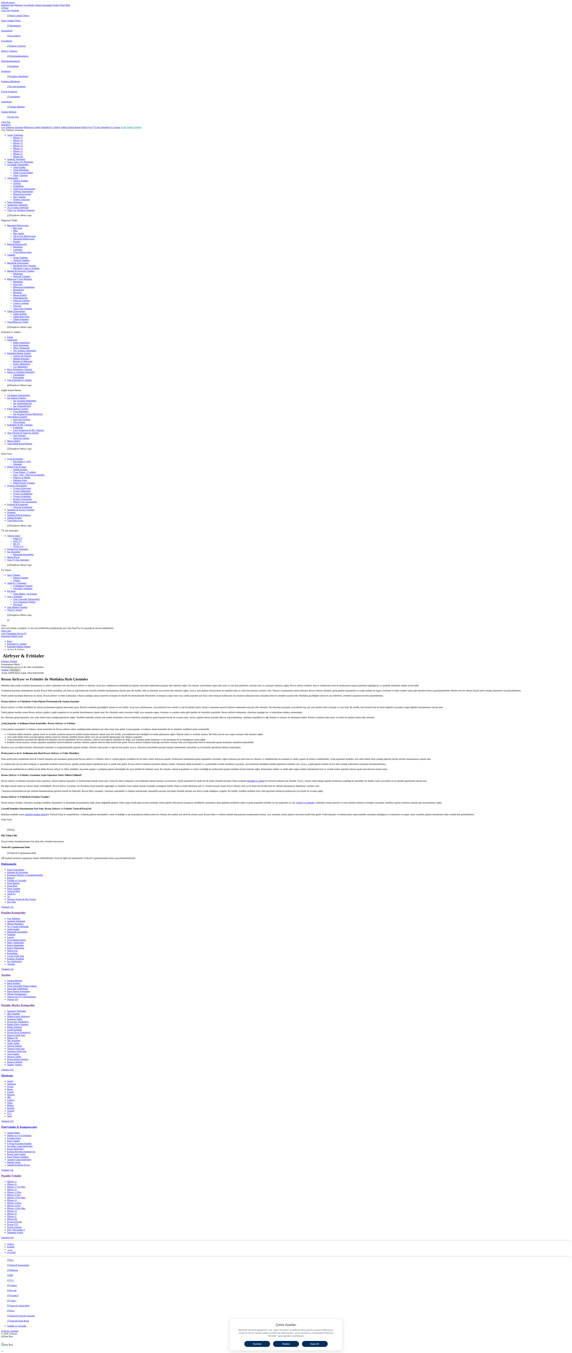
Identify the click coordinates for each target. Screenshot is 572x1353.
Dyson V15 (12, 1224)
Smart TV (17, 538)
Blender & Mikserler (22, 361)
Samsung (11, 1084)
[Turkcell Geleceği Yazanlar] (286, 1316)
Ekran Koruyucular (22, 194)
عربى (10, 1249)
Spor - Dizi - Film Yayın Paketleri (29, 475)
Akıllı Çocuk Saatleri (23, 172)
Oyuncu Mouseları (22, 491)
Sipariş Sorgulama (43, 5)
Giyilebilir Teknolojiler (18, 164)
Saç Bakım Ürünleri (16, 398)
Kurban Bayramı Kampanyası (21, 1151)
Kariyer (10, 878)
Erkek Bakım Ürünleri (17, 408)
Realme (10, 1108)
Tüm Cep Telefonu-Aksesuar (21, 210)
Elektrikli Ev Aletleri (50, 127)
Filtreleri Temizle (9, 661)
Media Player (13, 557)
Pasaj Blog (65, 5)
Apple (10, 1081)
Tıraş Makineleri (21, 411)
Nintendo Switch (15, 1232)
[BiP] (286, 1275)
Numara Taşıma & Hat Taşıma (21, 899)
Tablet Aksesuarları (16, 311)
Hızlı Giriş (6, 631)
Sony (9, 1116)
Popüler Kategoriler (13, 912)
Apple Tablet (13, 1043)
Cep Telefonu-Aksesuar (12, 127)
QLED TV (18, 546)
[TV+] (286, 1280)
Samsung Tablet (14, 1019)
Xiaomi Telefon (14, 1046)
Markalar (18, 5)
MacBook (17, 247)
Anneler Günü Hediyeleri (19, 1159)
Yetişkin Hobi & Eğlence (19, 515)
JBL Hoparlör (13, 1040)
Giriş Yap (5, 10)
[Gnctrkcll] (286, 1295)
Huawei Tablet (14, 1056)
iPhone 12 (18, 151)
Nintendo (17, 464)
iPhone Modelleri (15, 924)
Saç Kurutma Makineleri (24, 400)
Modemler (18, 273)
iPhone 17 (18, 138)
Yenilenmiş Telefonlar (17, 205)
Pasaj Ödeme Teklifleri (18, 1157)
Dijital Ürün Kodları (16, 467)
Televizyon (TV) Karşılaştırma (21, 996)
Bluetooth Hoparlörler (23, 554)
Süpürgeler (12, 340)
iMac (15, 231)
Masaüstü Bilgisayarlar (18, 225)
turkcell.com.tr (8, 2)
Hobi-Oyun (86, 127)
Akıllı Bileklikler (21, 170)
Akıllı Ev (11, 894)
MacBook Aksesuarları (18, 263)
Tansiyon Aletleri (21, 438)
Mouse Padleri (20, 295)
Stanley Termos (14, 1064)
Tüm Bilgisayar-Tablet (17, 322)
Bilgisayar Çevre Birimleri (19, 279)
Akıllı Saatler (19, 167)
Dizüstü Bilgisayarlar (17, 244)
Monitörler (18, 281)
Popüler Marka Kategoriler (18, 1005)
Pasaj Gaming (13, 888)
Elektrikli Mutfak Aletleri (19, 353)
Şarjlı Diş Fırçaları (21, 419)
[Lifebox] (286, 1285)
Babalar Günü (13, 1162)
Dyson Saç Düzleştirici (18, 1021)
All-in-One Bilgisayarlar (24, 236)
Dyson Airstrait (14, 1227)
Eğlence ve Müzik (21, 477)
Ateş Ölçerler (19, 435)
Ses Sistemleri (13, 552)
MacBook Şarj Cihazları (24, 265)
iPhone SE (18, 156)
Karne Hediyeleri (15, 1149)
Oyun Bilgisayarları (22, 252)
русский (11, 1252)
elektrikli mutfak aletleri (36, 814)
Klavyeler (17, 284)
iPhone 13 (18, 148)
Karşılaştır (14, 670)
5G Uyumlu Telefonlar (18, 207)
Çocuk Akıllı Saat (15, 956)
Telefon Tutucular (21, 199)
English (10, 1247)
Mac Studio (18, 233)
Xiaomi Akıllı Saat (16, 1048)
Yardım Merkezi (14, 980)
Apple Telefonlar (15, 135)
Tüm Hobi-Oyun (15, 520)
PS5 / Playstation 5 (16, 1230)
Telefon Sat (12, 999)
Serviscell (17, 604)
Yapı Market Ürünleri (17, 607)
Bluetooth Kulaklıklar (17, 932)
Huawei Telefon (14, 1062)
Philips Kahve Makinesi (18, 1016)
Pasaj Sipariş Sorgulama (18, 991)
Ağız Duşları (19, 422)
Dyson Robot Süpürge (17, 1059)
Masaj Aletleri (13, 441)
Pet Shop (11, 591)
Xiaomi (10, 1110)
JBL (9, 1097)
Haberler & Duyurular (17, 872)
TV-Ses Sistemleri (101, 127)
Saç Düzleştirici (14, 961)
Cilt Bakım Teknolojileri (18, 395)
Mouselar (17, 292)
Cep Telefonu (13, 918)
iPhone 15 (18, 143)
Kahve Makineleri (21, 364)
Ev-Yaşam (115, 127)
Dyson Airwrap (14, 1222)
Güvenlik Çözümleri (22, 588)
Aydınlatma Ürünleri (22, 586)
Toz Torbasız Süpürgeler (24, 350)
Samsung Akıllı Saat (16, 1051)
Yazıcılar (17, 306)
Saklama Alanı (20, 480)
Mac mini (17, 228)
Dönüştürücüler (20, 298)
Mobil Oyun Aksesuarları (25, 501)
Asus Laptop (13, 1054)
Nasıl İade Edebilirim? (17, 988)
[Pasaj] (4, 8)
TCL (9, 1113)
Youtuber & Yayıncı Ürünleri (20, 510)
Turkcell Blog (13, 891)
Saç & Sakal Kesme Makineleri (28, 414)
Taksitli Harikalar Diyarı (18, 1165)
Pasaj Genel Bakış (15, 869)
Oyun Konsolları (15, 459)
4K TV (16, 544)
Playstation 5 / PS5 (22, 461)
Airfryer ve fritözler (305, 802)
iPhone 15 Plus (14, 1192)
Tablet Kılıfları (20, 314)
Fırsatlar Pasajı (14, 1138)
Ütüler (10, 337)
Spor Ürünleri (13, 575)
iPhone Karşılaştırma (17, 994)
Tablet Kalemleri (21, 319)
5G (8, 896)
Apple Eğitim (13, 1133)
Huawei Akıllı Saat (16, 1035)
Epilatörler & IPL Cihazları (19, 425)
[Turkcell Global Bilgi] (286, 1305)
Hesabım (15, 10)
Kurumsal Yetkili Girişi (12, 636)
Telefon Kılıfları (20, 180)
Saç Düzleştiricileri (22, 406)
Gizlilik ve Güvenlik (16, 880)
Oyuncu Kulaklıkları (22, 493)
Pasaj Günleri (13, 1141)
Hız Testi (11, 902)
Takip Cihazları (20, 175)
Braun (10, 1089)
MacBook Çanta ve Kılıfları (26, 268)
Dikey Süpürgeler (21, 348)
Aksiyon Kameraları (22, 507)
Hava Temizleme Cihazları (19, 369)
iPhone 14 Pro (14, 1205)
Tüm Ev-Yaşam (14, 610)
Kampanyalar (7, 5)
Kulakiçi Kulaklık (15, 958)
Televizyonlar (13, 535)
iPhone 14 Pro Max (16, 1208)
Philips (10, 1105)
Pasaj (9, 641)
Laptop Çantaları (21, 303)
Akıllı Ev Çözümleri (16, 583)
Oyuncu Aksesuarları (17, 485)
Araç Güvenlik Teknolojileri (26, 599)
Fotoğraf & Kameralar (17, 504)
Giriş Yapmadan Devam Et (13, 633)
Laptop (10, 937)
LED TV (17, 541)
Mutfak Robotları (21, 358)
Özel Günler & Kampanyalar (19, 1127)
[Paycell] (286, 1290)
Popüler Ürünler (11, 1175)
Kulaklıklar (18, 186)
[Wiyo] (286, 1310)
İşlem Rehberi (13, 983)
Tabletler (11, 255)
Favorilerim (29, 5)
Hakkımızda (8, 863)
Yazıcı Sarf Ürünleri (22, 308)
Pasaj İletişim (13, 883)
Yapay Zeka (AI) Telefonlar (20, 162)
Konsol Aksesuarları (22, 499)
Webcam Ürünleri (21, 300)
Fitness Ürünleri (20, 577)
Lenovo (10, 1100)
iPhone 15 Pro (14, 1195)
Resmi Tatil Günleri (16, 1154)
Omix (10, 1102)
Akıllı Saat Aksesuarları (24, 188)
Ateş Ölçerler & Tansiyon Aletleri (23, 433)
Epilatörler (18, 427)
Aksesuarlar (12, 178)
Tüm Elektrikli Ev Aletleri (19, 380)
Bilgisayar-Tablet (32, 127)
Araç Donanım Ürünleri (24, 602)
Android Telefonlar (16, 159)
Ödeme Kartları (14, 518)
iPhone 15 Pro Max (16, 1197)
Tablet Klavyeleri (21, 316)
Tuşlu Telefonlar (14, 202)
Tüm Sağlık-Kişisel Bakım (19, 443)
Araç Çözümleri (14, 596)
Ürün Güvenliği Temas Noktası (22, 986)
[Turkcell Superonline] (286, 1265)
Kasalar (16, 241)
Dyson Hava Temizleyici (19, 1032)
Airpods (11, 964)
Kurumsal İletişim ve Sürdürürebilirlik (25, 875)
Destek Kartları (20, 469)
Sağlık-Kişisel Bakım (71, 127)
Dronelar (11, 512)
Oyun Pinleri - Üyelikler (24, 472)
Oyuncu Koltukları (22, 496)
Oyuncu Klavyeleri (22, 488)
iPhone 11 (17, 154)
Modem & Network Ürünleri (20, 271)
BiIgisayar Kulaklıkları (24, 287)
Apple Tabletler (20, 257)
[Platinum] (286, 1270)
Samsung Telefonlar (16, 1011)
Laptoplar (17, 249)
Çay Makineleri (20, 366)
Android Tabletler (21, 260)
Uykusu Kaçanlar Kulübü (19, 1143)
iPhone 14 (18, 146)
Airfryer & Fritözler (22, 356)
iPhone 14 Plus (14, 1203)
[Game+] (286, 1300)
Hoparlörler (18, 290)
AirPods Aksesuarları (23, 191)
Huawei (11, 1094)
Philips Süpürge (14, 1027)
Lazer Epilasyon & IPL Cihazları (28, 430)
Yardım (56, 5)
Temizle (5, 670)
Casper (10, 1092)
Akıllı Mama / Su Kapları (25, 594)
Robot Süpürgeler (21, 342)
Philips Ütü (12, 1038)
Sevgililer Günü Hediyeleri (19, 1146)
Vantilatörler (19, 374)
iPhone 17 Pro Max (16, 1187)
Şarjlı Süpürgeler (21, 345)
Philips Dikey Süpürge (17, 1024)
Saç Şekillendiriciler (22, 403)
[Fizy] (286, 1260)
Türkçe (10, 1244)
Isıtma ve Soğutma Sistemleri (20, 372)
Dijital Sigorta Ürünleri (24, 483)
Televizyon (12, 950)
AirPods (17, 183)
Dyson (10, 1086)
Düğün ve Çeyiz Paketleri (19, 1135)
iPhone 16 (18, 140)
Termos (16, 580)
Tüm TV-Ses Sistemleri (18, 560)
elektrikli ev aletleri (256, 781)
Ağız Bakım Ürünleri (17, 417)
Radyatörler (18, 377)
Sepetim (6, 124)
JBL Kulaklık (13, 1013)
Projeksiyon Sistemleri (17, 549)
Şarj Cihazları (19, 197)
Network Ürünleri (21, 276)
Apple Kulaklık (14, 1030)
